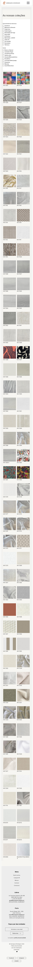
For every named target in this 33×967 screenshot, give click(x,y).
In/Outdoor (7, 36)
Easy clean (7, 34)
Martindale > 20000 (10, 38)
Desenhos (7, 62)
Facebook (11, 958)
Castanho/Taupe (9, 51)
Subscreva (15, 933)
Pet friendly (8, 41)
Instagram (21, 958)
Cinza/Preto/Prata (9, 53)
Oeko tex (7, 39)
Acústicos (7, 25)
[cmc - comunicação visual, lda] (17, 951)
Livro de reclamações (16, 947)
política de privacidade (20, 937)
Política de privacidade (16, 945)
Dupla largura (8, 31)
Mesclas (7, 64)
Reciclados (7, 43)
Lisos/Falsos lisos (9, 65)
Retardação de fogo (10, 32)
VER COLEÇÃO (9, 78)
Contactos (16, 885)
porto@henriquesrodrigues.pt (16, 914)
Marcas (17, 880)
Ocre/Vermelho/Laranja (10, 60)
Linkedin (16, 961)
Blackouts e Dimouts (10, 27)
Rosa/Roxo (7, 58)
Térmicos (7, 44)
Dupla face (7, 29)
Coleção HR (17, 877)
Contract (16, 883)
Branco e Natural (9, 50)
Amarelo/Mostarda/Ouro (11, 57)
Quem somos (16, 875)
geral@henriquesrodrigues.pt (16, 900)
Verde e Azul (8, 55)
